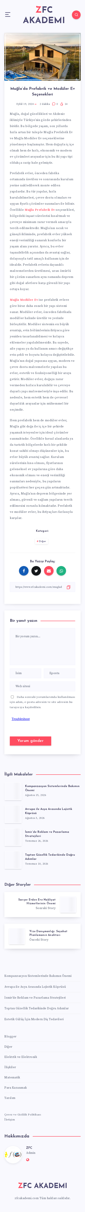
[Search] (76, 14)
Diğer (42, 541)
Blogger (10, 1037)
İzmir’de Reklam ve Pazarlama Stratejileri (35, 998)
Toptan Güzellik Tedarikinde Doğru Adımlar (36, 1008)
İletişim (9, 1119)
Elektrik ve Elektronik (20, 1057)
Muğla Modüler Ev (24, 300)
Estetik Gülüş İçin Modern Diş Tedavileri (34, 1019)
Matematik (12, 1077)
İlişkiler (10, 1067)
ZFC (29, 1148)
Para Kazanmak (15, 1088)
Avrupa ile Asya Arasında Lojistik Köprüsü (35, 987)
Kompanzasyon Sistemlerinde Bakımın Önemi (37, 976)
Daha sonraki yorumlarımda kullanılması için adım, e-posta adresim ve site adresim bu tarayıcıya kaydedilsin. (42, 702)
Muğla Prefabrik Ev (40, 210)
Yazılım (9, 1098)
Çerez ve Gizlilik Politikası (22, 1114)
